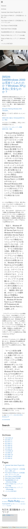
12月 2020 (9, 438)
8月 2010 (8, 442)
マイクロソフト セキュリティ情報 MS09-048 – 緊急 (12, 128)
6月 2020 (8, 440)
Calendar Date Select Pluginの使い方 (12, 12)
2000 (17, 415)
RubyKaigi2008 (6, 504)
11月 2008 (9, 451)
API (3, 498)
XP (8, 417)
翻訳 (10, 505)
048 (15, 415)
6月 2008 (9, 454)
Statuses (3, 6)
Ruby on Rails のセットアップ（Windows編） (13, 39)
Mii (2, 501)
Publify (10, 527)
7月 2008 (8, 453)
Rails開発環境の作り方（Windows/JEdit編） (14, 32)
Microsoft (23, 498)
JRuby (18, 498)
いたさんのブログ (14, 59)
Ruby (17, 501)
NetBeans (6, 501)
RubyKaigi (22, 501)
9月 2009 (8, 443)
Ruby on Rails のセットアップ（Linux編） (13, 35)
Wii (13, 503)
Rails (11, 501)
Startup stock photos (21, 527)
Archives (3, 9)
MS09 (20, 415)
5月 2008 (8, 456)
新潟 (22, 503)
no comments (6, 419)
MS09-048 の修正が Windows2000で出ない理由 (13, 119)
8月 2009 (8, 445)
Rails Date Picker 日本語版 (9, 29)
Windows (4, 417)
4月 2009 (8, 449)
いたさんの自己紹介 (7, 43)
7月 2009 (8, 447)
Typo (11, 503)
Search (6, 425)
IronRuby (14, 498)
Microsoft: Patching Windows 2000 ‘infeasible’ (12, 109)
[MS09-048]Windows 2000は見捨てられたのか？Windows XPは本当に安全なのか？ (14, 84)
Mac (20, 498)
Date (8, 498)
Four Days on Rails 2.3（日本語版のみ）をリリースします (13, 21)
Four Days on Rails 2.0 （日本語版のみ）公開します (13, 16)
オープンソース (17, 503)
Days (11, 498)
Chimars (5, 498)
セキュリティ (9, 415)
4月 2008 (8, 458)
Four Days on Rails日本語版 (9, 25)
